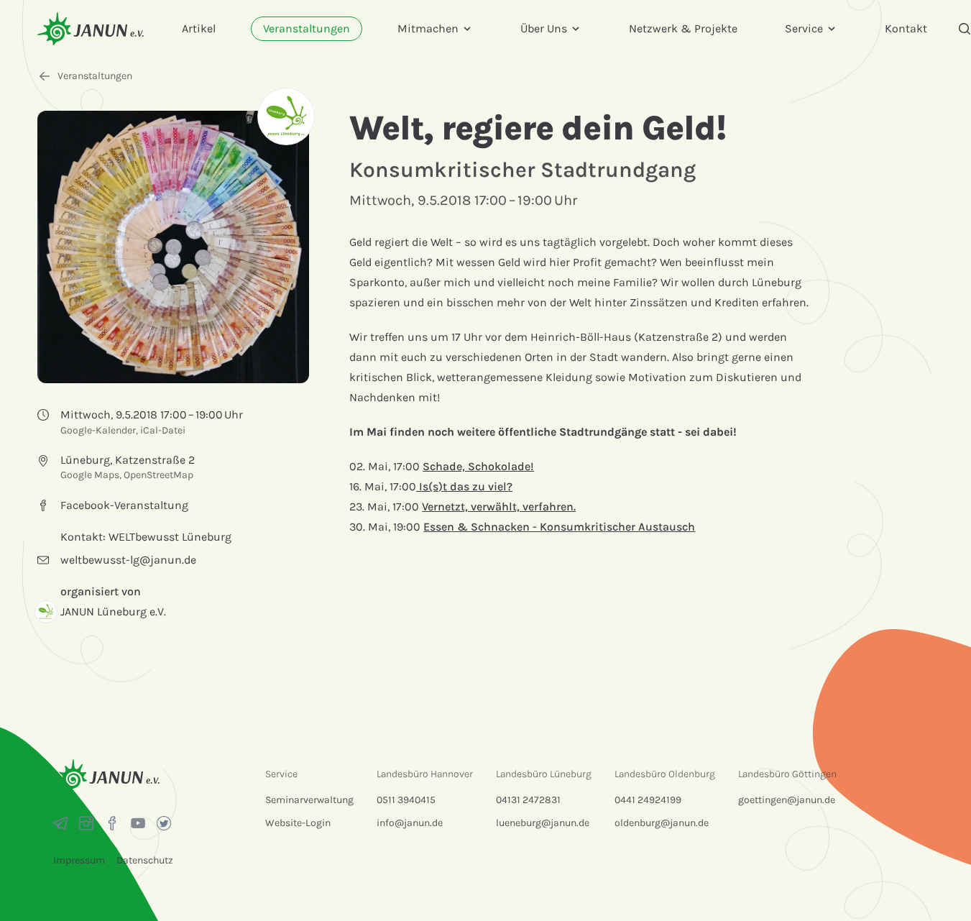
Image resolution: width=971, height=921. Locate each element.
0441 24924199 (648, 800)
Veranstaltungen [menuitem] (306, 28)
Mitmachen (428, 28)
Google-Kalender (98, 430)
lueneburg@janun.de (542, 823)
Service (804, 28)
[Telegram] (60, 823)
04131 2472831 (528, 800)
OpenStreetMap (158, 475)
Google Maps (89, 475)
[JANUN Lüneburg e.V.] (286, 116)
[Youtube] (138, 823)
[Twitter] (164, 823)
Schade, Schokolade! (478, 466)
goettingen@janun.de (786, 800)
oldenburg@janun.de (662, 823)
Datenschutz (144, 860)
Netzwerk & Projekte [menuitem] (683, 28)
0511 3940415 (406, 800)
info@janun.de (410, 823)
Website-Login (298, 823)
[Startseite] (90, 28)
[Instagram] (86, 823)
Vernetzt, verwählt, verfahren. (499, 506)
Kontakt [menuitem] (906, 28)
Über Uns (543, 28)
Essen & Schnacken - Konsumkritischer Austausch (559, 526)
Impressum (79, 860)
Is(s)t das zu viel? (464, 486)
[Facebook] (112, 823)
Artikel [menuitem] (199, 28)
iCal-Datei (162, 430)
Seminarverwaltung (309, 800)
